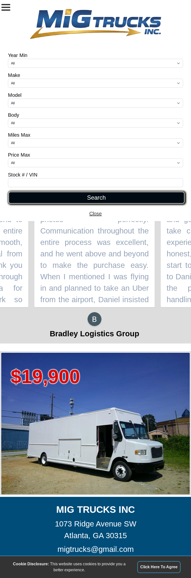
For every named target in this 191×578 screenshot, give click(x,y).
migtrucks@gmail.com (95, 549)
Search (96, 198)
